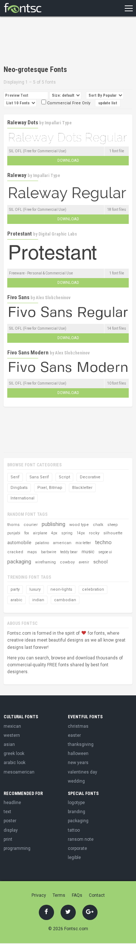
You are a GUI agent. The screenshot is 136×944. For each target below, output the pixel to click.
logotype (76, 802)
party (15, 589)
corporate (77, 848)
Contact (97, 895)
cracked (15, 552)
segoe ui (105, 552)
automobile (19, 542)
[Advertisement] (62, 42)
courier (31, 524)
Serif (15, 477)
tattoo (74, 830)
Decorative (90, 477)
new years (78, 762)
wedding (76, 781)
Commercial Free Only (68, 103)
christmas (78, 726)
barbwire (48, 552)
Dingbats (19, 487)
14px (81, 533)
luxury (35, 589)
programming (17, 848)
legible (74, 857)
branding (76, 811)
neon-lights (61, 589)
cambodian (65, 600)
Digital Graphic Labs (57, 234)
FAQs (77, 895)
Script (64, 477)
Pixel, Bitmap (49, 487)
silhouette (113, 533)
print (8, 839)
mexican (12, 726)
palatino (42, 543)
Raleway (16, 175)
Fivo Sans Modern (28, 352)
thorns (13, 524)
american (62, 543)
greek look (14, 753)
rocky (94, 533)
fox (26, 533)
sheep (112, 525)
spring (67, 533)
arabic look (14, 762)
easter (74, 735)
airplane (40, 533)
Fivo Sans (18, 297)
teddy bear (69, 552)
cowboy (67, 562)
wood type (79, 524)
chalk (98, 524)
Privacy (39, 895)
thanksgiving (81, 744)
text (7, 811)
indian (38, 600)
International (22, 498)
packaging (19, 561)
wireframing (45, 562)
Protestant (19, 233)
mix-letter (83, 543)
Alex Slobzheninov (53, 297)
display (11, 830)
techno (103, 542)
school (100, 562)
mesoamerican (19, 772)
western (12, 735)
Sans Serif (39, 477)
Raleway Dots (22, 122)
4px (54, 533)
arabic (16, 600)
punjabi (13, 533)
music (88, 551)
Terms (59, 895)
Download (68, 160)
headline (12, 802)
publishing (53, 524)
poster (10, 820)
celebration (93, 589)
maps (32, 552)
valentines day (82, 772)
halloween (78, 753)
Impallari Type (58, 122)
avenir (84, 562)
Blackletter (82, 487)
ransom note (81, 839)
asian (9, 744)
